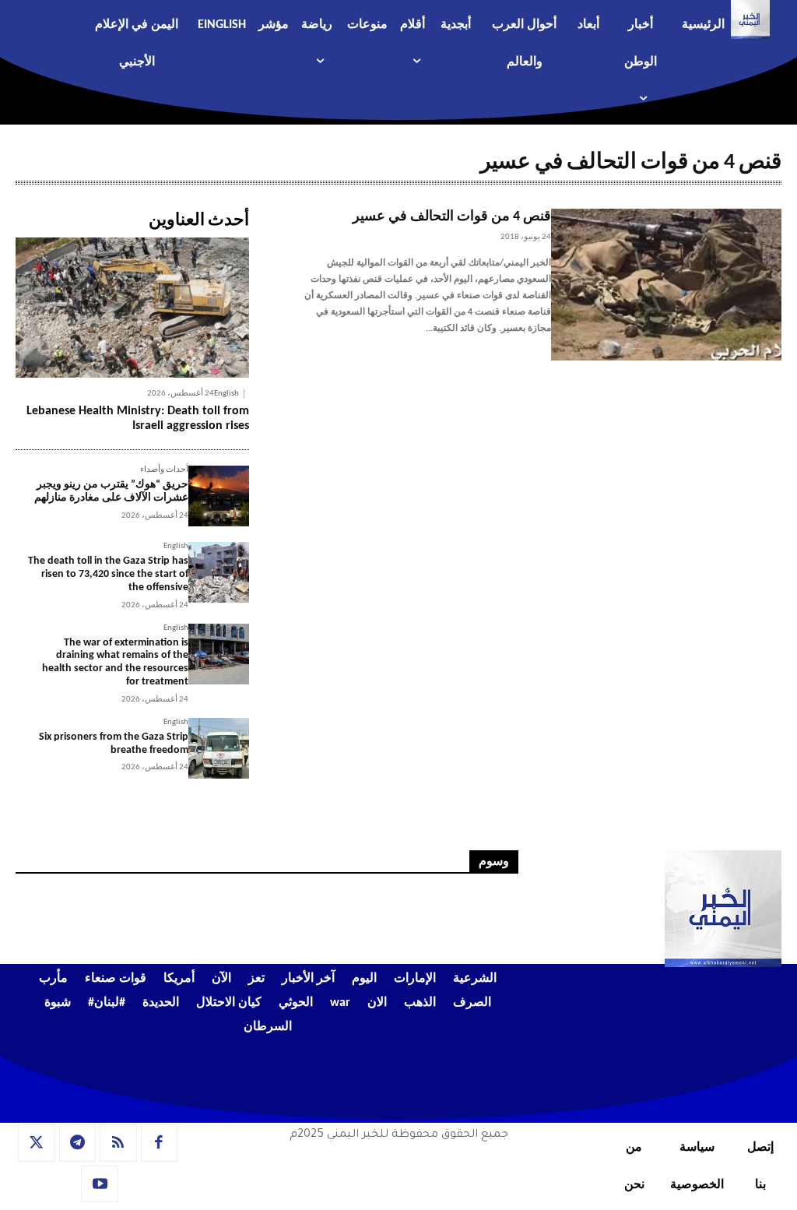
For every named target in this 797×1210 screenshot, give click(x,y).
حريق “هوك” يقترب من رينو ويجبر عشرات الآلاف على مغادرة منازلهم (111, 491)
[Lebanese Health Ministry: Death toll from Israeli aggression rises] (132, 307)
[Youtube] (99, 1184)
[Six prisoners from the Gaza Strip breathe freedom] (218, 748)
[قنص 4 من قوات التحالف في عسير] (666, 285)
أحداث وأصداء (164, 470)
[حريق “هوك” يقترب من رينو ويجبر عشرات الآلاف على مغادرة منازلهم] (218, 496)
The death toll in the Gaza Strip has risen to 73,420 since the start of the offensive (108, 574)
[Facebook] (159, 1143)
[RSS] (118, 1143)
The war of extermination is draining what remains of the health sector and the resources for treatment (115, 662)
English (226, 393)
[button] (49, 19)
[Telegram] (78, 1143)
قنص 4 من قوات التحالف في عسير (452, 216)
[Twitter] (36, 1143)
